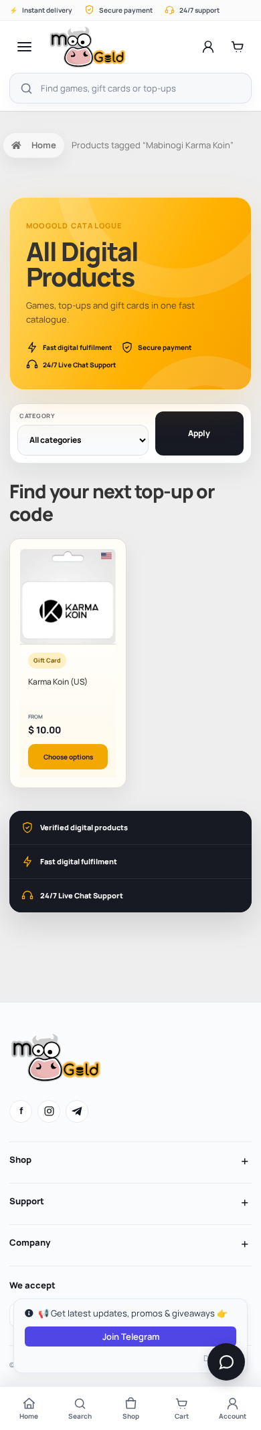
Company (29, 1242)
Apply (199, 433)
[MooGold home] (87, 47)
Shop (20, 1159)
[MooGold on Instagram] (48, 1111)
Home (43, 145)
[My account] (208, 47)
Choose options (68, 756)
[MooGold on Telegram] (77, 1111)
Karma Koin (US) (58, 681)
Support (26, 1201)
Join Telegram (130, 1336)
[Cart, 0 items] (238, 47)
